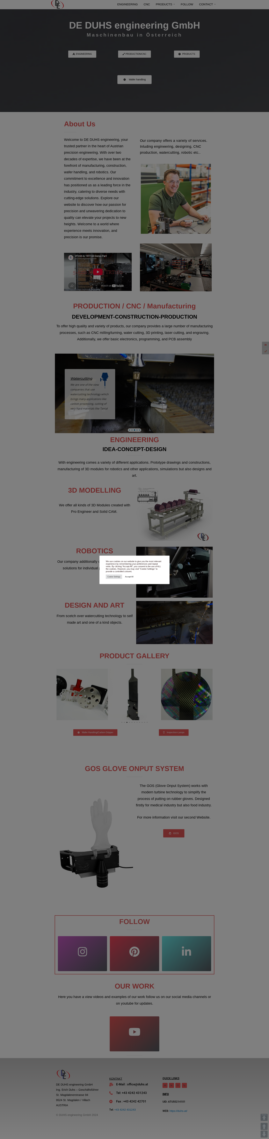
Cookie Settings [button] (113, 577)
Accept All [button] (129, 577)
